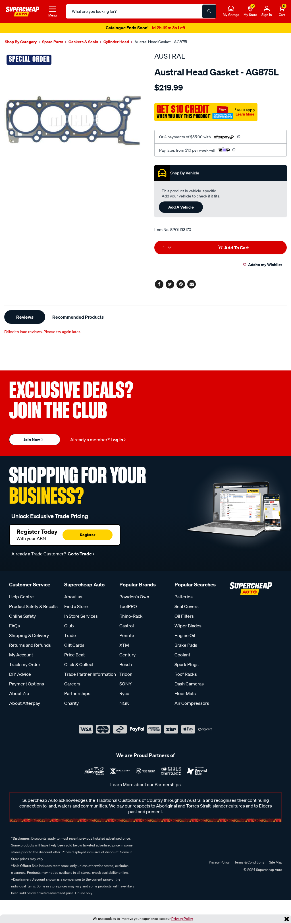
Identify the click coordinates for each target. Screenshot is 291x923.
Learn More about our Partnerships (145, 784)
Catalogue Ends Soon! (145, 27)
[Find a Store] (250, 8)
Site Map (275, 862)
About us (73, 596)
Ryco (124, 693)
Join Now (32, 439)
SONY (125, 684)
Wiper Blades (187, 626)
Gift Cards (74, 645)
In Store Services (81, 616)
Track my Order (24, 664)
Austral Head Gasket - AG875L (161, 41)
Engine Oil (184, 635)
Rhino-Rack (131, 616)
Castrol (126, 626)
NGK (124, 703)
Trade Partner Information (90, 674)
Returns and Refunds (30, 645)
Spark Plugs (186, 664)
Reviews (25, 317)
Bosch (125, 664)
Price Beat (74, 655)
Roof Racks (185, 674)
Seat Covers (186, 606)
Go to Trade (79, 554)
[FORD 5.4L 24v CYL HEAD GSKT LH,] (72, 120)
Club (69, 626)
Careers (72, 684)
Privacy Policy (182, 918)
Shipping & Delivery (29, 635)
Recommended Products (78, 317)
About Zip (19, 693)
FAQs (14, 626)
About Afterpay (24, 703)
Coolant (182, 655)
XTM (124, 645)
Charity (71, 703)
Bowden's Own (134, 596)
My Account (21, 655)
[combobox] (167, 247)
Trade (70, 635)
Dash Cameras (189, 684)
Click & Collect (78, 664)
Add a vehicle (181, 207)
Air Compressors (191, 703)
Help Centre (21, 596)
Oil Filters (184, 616)
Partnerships (77, 693)
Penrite (126, 635)
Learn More (245, 114)
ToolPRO (128, 606)
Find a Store (76, 606)
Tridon (125, 674)
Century (127, 655)
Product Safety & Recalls (33, 606)
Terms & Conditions (249, 862)
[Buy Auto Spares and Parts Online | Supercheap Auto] (22, 11)
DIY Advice (20, 674)
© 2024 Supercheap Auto (262, 869)
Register (87, 534)
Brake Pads (185, 645)
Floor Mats (185, 693)
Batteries (183, 596)
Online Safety (22, 616)
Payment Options (26, 684)
